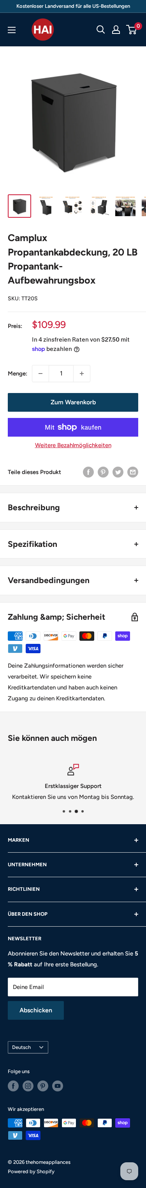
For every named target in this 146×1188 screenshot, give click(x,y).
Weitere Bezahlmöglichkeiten (73, 445)
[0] (132, 29)
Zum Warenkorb (73, 402)
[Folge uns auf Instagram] (28, 1085)
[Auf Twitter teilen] (118, 472)
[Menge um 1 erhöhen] (82, 373)
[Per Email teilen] (132, 472)
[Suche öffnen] (101, 29)
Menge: (17, 373)
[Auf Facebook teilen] (88, 472)
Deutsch (21, 1047)
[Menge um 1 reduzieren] (40, 373)
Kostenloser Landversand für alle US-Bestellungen (73, 6)
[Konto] (116, 29)
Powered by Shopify (31, 1171)
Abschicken (35, 1010)
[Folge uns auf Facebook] (13, 1085)
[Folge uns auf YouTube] (57, 1085)
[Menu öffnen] (12, 30)
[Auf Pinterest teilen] (103, 472)
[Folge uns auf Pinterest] (42, 1085)
